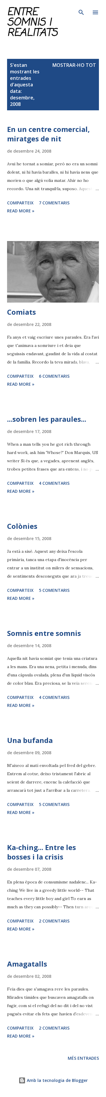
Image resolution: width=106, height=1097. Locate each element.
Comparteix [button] (20, 203)
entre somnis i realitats (32, 22)
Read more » (20, 211)
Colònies (22, 526)
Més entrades (83, 1058)
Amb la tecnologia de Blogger (57, 1080)
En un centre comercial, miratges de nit (48, 133)
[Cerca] (81, 10)
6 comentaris (54, 376)
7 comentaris (54, 203)
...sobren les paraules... (46, 419)
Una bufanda (30, 740)
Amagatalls (27, 964)
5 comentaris (54, 590)
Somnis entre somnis (44, 633)
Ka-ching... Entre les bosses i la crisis (41, 852)
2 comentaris (54, 921)
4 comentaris (54, 483)
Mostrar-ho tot (74, 65)
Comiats (21, 312)
